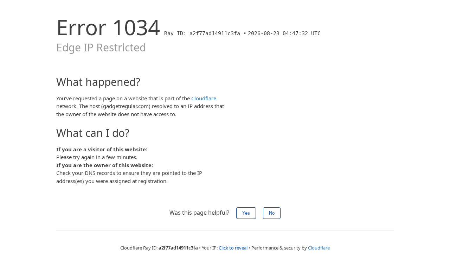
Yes (246, 213)
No (272, 213)
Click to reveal (233, 248)
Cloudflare (203, 98)
